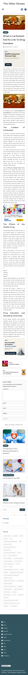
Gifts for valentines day (9, 564)
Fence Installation (8, 558)
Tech (5, 649)
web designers (14, 606)
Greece (18, 564)
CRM (20, 541)
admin (16, 46)
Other (5, 646)
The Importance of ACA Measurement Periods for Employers (10, 451)
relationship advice (8, 583)
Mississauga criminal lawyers (16, 572)
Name (5, 403)
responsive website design (10, 586)
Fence (5, 555)
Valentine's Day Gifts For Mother (11, 600)
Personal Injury (20, 580)
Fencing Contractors (18, 558)
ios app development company (11, 569)
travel (14, 594)
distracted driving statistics (10, 547)
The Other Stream (14, 3)
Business (6, 628)
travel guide (20, 594)
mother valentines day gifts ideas (11, 575)
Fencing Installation (8, 561)
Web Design (6, 655)
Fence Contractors (13, 555)
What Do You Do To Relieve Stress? (14, 503)
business (6, 538)
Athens (21, 535)
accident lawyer (7, 535)
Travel (5, 652)
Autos (5, 625)
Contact (7, 523)
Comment (5, 389)
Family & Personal (8, 475)
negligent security (8, 578)
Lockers (21, 569)
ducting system (7, 549)
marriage (6, 572)
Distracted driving (8, 544)
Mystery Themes (22, 672)
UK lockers (6, 597)
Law (4, 643)
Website (5, 413)
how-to (5, 566)
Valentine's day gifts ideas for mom (12, 603)
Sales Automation (8, 589)
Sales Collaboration (18, 589)
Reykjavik (20, 586)
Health (5, 32)
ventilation (6, 606)
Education (6, 631)
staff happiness (7, 594)
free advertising (18, 561)
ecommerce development (9, 552)
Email (4, 408)
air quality (15, 535)
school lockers (7, 592)
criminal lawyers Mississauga (10, 541)
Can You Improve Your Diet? (11, 478)
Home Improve (7, 640)
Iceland (10, 566)
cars (11, 538)
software (14, 592)
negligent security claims (9, 580)
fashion (19, 552)
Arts (5, 622)
